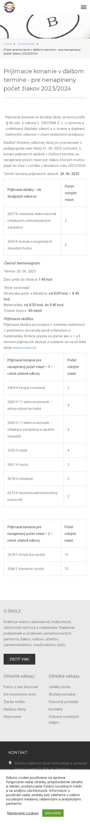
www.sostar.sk (24, 347)
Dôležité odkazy (19, 676)
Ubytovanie (12, 717)
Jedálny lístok (59, 687)
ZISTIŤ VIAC (19, 659)
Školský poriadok (62, 694)
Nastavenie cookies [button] (23, 813)
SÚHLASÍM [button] (53, 813)
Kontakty (56, 709)
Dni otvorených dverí (20, 694)
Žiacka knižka (14, 702)
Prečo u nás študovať (21, 687)
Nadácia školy (15, 709)
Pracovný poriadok (63, 702)
